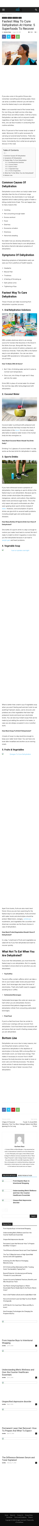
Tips (20, 17)
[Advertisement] (20, 3)
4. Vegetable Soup (13, 168)
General (9, 14)
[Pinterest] (13, 37)
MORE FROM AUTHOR (25, 1175)
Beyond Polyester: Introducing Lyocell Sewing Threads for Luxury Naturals (17, 1274)
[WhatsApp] (18, 37)
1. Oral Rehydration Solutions (15, 162)
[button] (3, 10)
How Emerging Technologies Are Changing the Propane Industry (18, 1312)
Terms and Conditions (20, 1517)
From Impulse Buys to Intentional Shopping (17, 1228)
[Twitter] (9, 37)
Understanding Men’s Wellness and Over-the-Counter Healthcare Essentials (24, 1193)
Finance (30, 1517)
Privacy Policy (29, 1515)
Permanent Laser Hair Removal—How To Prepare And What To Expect (18, 1245)
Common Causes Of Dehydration (15, 156)
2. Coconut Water (13, 164)
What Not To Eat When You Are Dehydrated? (19, 173)
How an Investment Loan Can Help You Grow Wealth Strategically (19, 1300)
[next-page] (6, 1210)
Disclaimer (9, 1517)
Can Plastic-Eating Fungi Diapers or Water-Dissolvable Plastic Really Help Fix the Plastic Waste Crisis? (19, 1288)
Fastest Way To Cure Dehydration (15, 160)
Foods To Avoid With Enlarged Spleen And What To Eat (28, 1124)
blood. (17, 430)
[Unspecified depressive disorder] (7, 1202)
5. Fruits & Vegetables (14, 170)
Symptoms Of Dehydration (13, 158)
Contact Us (20, 1515)
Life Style (15, 17)
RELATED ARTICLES (9, 1175)
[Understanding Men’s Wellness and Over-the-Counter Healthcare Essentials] (7, 1192)
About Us (12, 1515)
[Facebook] (4, 37)
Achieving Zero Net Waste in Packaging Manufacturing (15, 1262)
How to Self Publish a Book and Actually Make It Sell (19, 1295)
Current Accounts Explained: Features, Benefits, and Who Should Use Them (20, 1280)
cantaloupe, (27, 919)
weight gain (6, 540)
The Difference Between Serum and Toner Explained (20, 1250)
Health (9, 17)
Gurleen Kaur (7, 32)
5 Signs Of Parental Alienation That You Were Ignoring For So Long (10, 1124)
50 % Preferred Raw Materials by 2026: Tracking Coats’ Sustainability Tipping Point (18, 1268)
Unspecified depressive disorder (13, 1239)
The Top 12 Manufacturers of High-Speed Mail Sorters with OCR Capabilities (18, 1255)
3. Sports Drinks (12, 166)
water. (4, 509)
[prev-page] (3, 1210)
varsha (4, 1345)
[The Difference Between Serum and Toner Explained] (19, 1446)
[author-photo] (19, 1143)
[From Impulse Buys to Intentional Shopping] (7, 1183)
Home (3, 14)
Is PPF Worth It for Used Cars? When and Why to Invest (18, 1306)
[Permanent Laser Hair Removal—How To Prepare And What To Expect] (19, 1417)
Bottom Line (8, 175)
